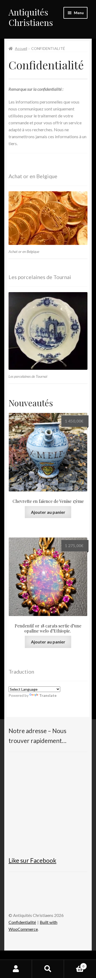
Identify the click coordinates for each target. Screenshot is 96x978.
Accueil (21, 48)
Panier (74, 964)
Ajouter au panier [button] (48, 512)
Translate (48, 695)
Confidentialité (22, 922)
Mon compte (16, 969)
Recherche (48, 969)
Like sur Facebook (32, 860)
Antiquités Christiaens (31, 17)
